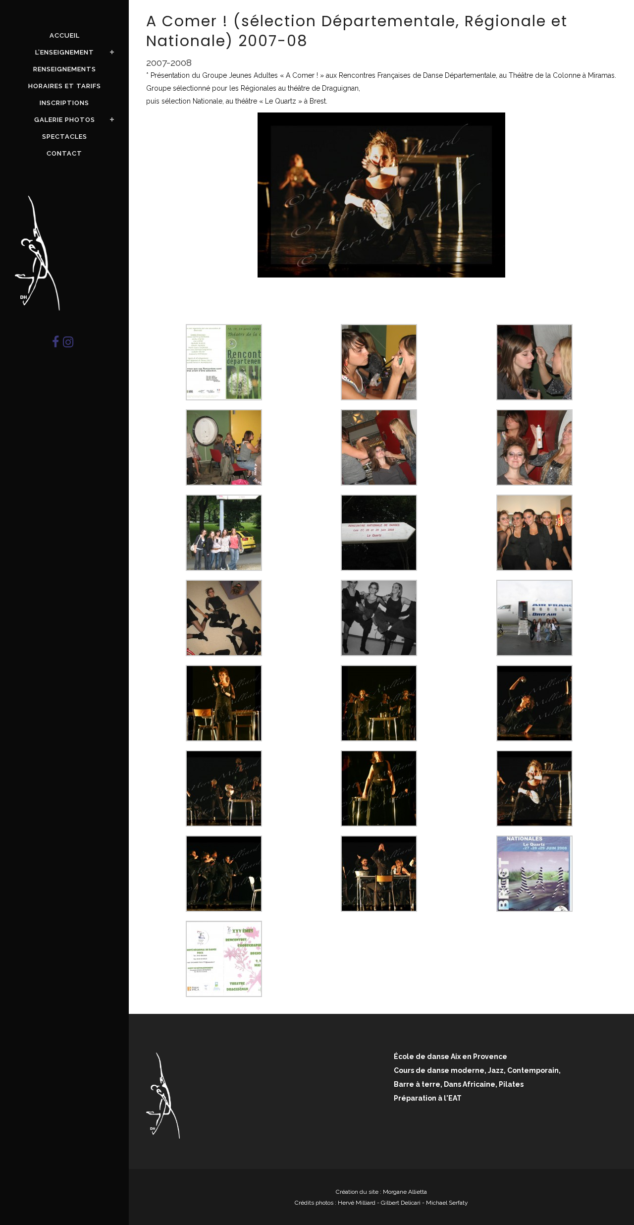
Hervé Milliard (356, 1202)
